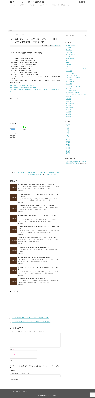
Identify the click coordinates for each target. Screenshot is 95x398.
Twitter (10, 30)
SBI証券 (68, 56)
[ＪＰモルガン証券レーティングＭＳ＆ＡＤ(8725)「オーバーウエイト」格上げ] (13, 197)
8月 (68, 125)
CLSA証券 (69, 50)
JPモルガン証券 (55, 45)
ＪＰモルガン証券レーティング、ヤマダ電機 (31, 278)
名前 (12, 349)
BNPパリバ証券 (70, 45)
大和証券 (68, 99)
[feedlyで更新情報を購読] (80, 2)
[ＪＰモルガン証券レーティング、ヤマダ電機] (13, 281)
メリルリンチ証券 (71, 90)
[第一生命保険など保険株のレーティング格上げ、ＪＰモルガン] (13, 187)
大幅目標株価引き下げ (36, 174)
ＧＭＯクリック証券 (18, 172)
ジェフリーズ (69, 79)
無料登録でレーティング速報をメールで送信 (22, 85)
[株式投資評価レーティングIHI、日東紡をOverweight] (13, 260)
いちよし (68, 66)
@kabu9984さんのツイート (20, 391)
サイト (12, 360)
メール (12, 355)
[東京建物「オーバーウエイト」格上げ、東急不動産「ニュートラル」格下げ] (13, 270)
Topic (67, 62)
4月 (68, 132)
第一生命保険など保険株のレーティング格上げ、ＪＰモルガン (37, 184)
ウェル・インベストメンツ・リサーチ (76, 68)
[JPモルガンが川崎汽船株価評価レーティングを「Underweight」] (13, 240)
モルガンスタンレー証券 (72, 92)
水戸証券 (68, 112)
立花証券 (68, 114)
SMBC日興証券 (70, 58)
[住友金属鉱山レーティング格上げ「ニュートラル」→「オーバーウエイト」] (13, 218)
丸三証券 (68, 96)
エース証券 (69, 71)
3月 (68, 133)
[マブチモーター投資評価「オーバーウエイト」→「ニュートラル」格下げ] (13, 229)
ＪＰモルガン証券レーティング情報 (33, 172)
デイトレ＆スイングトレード (52, 174)
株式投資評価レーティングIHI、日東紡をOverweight (34, 257)
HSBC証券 (69, 52)
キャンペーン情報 (71, 73)
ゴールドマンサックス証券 (73, 77)
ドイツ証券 (69, 84)
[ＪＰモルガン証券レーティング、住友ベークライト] (13, 250)
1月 (68, 136)
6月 (68, 129)
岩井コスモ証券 (70, 103)
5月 (68, 130)
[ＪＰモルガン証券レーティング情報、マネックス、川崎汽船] (13, 208)
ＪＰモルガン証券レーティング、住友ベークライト (33, 247)
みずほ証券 (69, 88)
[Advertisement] (47, 18)
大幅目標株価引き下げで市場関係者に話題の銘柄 (23, 87)
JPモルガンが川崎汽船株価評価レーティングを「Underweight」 (37, 237)
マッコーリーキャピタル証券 (74, 86)
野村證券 (68, 116)
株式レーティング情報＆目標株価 (27, 2)
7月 (68, 127)
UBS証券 (68, 64)
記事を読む (20, 190)
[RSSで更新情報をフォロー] (83, 2)
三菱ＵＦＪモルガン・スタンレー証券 (76, 94)
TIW (67, 60)
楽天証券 (68, 109)
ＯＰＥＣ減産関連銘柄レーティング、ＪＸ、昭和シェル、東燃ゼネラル (31, 322)
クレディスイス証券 (71, 75)
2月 (68, 135)
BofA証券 (68, 47)
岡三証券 (68, 101)
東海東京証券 (69, 107)
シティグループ (70, 81)
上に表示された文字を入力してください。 (21, 373)
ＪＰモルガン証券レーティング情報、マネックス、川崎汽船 (36, 205)
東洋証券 (68, 105)
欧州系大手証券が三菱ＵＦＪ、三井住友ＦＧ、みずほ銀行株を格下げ (30, 318)
